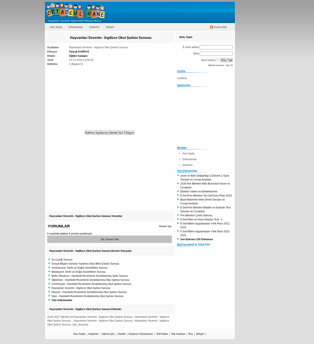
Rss (190, 333)
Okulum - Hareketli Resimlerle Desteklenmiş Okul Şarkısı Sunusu (89, 292)
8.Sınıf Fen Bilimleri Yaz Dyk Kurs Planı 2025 (206, 195)
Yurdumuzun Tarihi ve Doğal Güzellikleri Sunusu (79, 267)
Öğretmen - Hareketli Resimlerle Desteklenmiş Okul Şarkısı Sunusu (90, 279)
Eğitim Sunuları (78, 55)
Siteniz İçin (108, 333)
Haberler (94, 27)
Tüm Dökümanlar (61, 300)
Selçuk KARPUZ (79, 51)
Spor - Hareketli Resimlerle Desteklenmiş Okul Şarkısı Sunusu (87, 296)
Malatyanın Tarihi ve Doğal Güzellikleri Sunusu (78, 271)
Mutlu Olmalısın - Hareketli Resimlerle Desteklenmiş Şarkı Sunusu (89, 275)
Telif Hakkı (162, 333)
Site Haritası (178, 333)
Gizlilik (121, 333)
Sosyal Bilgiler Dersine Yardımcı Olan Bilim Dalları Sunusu (85, 263)
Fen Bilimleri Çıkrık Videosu (196, 215)
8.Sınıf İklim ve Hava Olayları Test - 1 (201, 219)
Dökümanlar (76, 27)
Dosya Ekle (220, 27)
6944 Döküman (86, 21)
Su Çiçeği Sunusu (61, 259)
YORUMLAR (59, 226)
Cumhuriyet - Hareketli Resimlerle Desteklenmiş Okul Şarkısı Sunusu (91, 284)
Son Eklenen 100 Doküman (196, 239)
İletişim (110, 27)
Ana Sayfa (56, 27)
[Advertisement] (109, 96)
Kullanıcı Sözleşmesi (141, 333)
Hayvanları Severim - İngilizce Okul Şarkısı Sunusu (80, 288)
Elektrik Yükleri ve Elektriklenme (198, 191)
